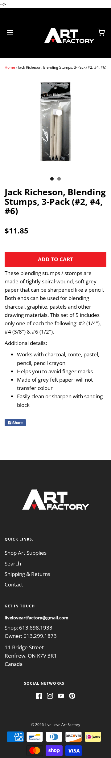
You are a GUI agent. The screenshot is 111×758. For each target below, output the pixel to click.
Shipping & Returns (27, 574)
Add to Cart (55, 259)
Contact (14, 584)
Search (13, 563)
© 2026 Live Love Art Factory (55, 724)
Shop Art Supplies (26, 552)
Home (10, 67)
